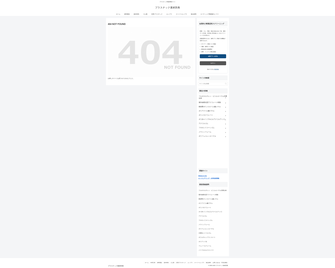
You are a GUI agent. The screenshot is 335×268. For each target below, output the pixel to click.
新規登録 (216, 69)
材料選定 (159, 262)
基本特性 (166, 262)
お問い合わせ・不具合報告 (220, 262)
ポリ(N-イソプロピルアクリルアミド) (210, 211)
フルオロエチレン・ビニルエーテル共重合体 (213, 190)
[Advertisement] (211, 154)
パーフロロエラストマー (206, 250)
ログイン (213, 63)
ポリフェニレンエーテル (206, 229)
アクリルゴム (203, 216)
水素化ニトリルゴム (205, 233)
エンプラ (190, 262)
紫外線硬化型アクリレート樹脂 (208, 194)
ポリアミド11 (203, 241)
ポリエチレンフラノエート (207, 237)
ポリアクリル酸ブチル (206, 203)
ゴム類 (172, 262)
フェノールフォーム (205, 246)
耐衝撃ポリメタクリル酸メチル (208, 199)
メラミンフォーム (204, 224)
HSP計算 (152, 262)
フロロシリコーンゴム (206, 220)
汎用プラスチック (181, 262)
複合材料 (208, 262)
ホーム (147, 262)
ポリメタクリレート (205, 207)
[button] (225, 84)
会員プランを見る (213, 56)
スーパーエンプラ (199, 262)
